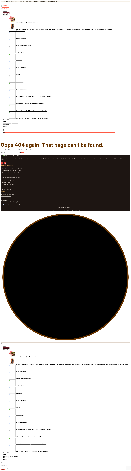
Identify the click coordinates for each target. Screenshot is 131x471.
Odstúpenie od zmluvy (8, 189)
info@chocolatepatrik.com (8, 194)
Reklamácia (5, 187)
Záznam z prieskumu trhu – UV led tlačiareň (11, 172)
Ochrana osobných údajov (9, 180)
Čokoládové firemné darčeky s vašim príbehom (12, 168)
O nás (59, 207)
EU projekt (63, 207)
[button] (3, 129)
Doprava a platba (6, 182)
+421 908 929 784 (6, 196)
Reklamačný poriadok (8, 184)
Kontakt (68, 207)
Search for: (3, 152)
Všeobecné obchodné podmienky (11, 177)
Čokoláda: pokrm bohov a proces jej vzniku (11, 170)
